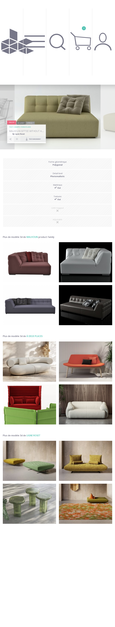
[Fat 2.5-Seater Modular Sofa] (29, 361)
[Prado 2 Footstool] (29, 461)
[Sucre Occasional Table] (29, 504)
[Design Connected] (17, 42)
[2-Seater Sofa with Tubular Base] (29, 404)
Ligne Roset (33, 435)
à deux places (26, 127)
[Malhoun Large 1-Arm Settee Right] (29, 305)
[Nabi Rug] (85, 504)
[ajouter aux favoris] (17, 139)
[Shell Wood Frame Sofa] (85, 361)
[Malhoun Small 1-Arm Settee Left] (85, 262)
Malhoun (32, 237)
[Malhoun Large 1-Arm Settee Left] (85, 305)
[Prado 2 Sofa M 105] (85, 461)
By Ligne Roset (18, 134)
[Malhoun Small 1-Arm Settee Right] (29, 262)
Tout (11, 127)
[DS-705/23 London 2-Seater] (85, 404)
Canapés (17, 127)
